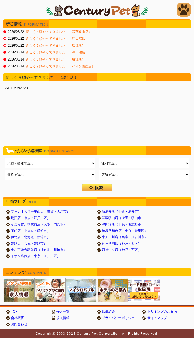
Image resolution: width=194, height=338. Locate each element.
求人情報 (62, 318)
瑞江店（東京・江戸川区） (30, 218)
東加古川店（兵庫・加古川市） (125, 237)
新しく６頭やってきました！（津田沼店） (57, 52)
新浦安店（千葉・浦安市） (121, 211)
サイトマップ (157, 318)
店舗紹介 (108, 311)
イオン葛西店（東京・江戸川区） (35, 256)
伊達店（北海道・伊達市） (30, 237)
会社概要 (17, 318)
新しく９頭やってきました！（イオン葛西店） (60, 66)
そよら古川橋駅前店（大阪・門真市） (39, 224)
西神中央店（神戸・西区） (121, 250)
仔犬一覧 (62, 311)
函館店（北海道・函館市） (30, 231)
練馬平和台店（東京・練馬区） (125, 231)
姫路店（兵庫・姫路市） (29, 243)
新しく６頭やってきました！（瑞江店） (55, 45)
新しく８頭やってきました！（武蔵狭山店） (59, 32)
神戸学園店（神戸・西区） (121, 243)
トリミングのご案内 (162, 311)
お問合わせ (19, 324)
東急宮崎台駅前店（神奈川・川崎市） (39, 250)
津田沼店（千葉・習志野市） (123, 224)
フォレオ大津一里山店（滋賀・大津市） (40, 211)
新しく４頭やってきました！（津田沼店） (57, 39)
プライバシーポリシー (118, 318)
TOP (14, 311)
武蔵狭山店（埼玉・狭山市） (123, 218)
